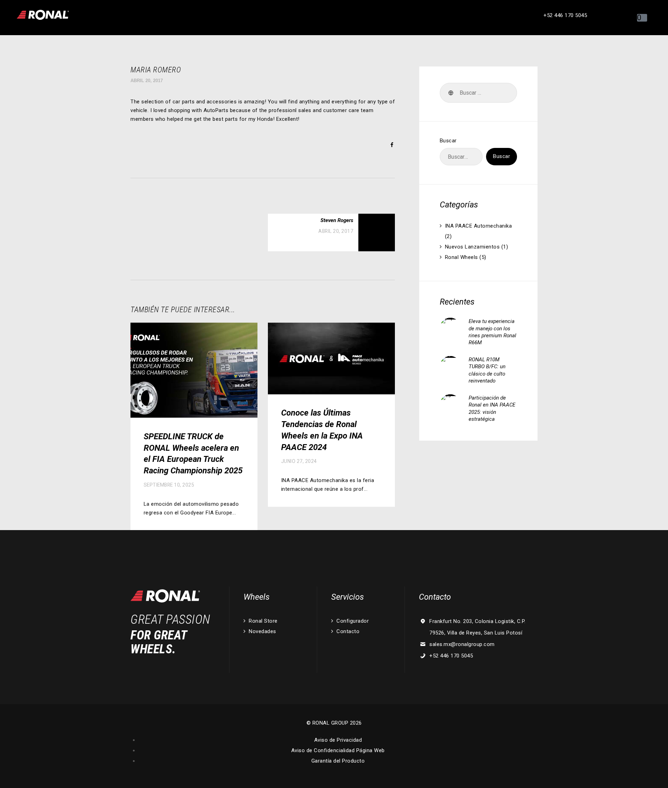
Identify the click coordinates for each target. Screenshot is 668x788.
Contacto (347, 631)
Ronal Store (263, 621)
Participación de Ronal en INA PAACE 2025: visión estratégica (492, 408)
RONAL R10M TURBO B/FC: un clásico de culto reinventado (487, 370)
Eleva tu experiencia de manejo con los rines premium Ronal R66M (492, 332)
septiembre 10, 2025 (169, 485)
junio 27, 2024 (299, 461)
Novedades (262, 631)
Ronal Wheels (461, 257)
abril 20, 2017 (146, 80)
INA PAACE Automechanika (478, 226)
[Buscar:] (478, 93)
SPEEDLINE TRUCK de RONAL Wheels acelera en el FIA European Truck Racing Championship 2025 (193, 453)
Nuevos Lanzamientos (472, 247)
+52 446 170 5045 (451, 656)
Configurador (352, 621)
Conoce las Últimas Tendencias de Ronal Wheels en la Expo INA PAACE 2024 (322, 430)
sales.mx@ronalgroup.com (462, 644)
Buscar (448, 140)
